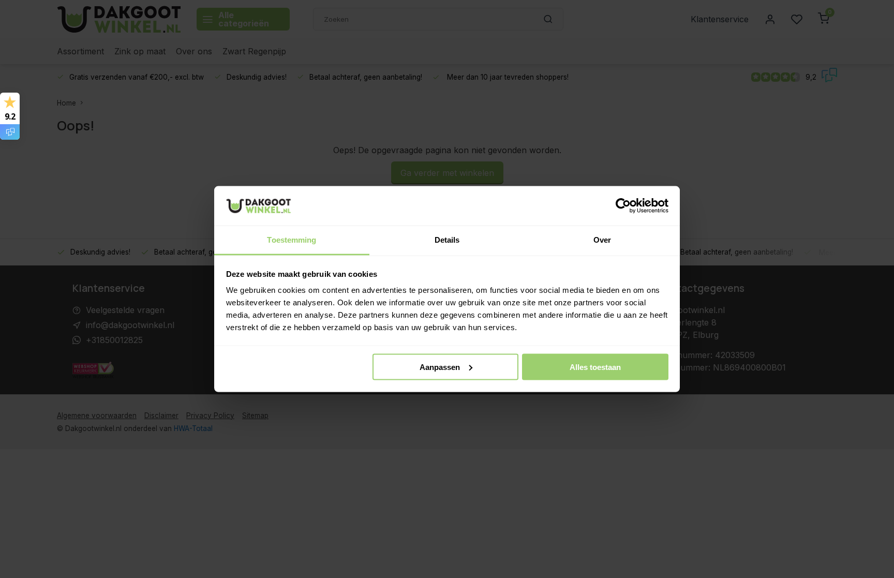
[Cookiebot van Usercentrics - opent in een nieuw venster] (623, 206)
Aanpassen (440, 366)
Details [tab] (447, 239)
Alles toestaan (595, 366)
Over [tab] (602, 239)
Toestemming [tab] (291, 239)
